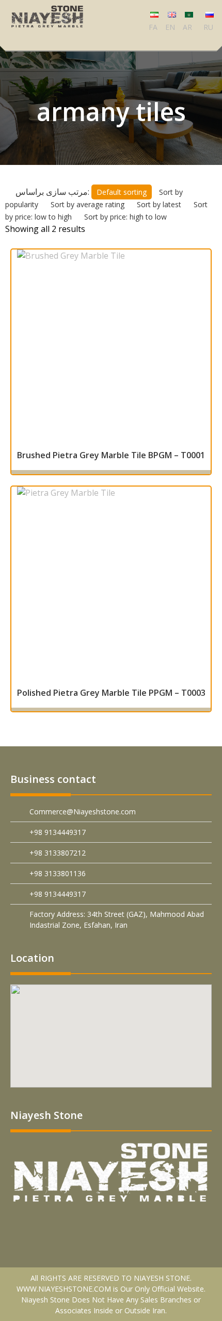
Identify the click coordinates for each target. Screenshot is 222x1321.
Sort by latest (159, 204)
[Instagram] (160, 1225)
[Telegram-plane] (111, 1225)
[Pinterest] (38, 1225)
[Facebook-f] (63, 1225)
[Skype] (184, 1225)
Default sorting (124, 192)
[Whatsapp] (135, 1225)
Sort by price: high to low (125, 217)
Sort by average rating (87, 204)
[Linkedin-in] (87, 1225)
